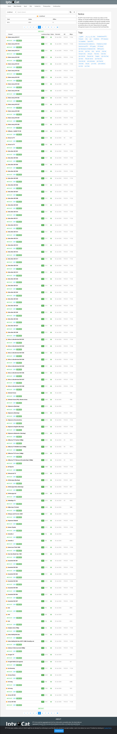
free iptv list (90, 56)
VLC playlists (82, 41)
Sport (25, 6)
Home (9, 6)
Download (19, 40)
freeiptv (97, 56)
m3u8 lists (96, 39)
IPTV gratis (93, 46)
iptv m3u (81, 51)
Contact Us (37, 6)
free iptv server (89, 58)
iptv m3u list (82, 56)
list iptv (87, 63)
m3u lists (81, 63)
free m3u (96, 53)
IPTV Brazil (100, 46)
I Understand (59, 731)
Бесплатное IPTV (83, 46)
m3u (86, 39)
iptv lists (81, 58)
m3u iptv (90, 53)
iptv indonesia (91, 61)
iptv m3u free (104, 56)
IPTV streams (104, 39)
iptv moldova (101, 63)
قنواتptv (81, 36)
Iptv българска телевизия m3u (87, 49)
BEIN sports (100, 49)
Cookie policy (56, 6)
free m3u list (82, 61)
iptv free (87, 51)
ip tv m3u (93, 63)
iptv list (98, 51)
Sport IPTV (90, 41)
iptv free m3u (98, 58)
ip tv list (81, 66)
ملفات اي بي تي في (90, 36)
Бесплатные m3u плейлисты (87, 44)
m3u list (104, 51)
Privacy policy (46, 6)
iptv (91, 39)
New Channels (17, 6)
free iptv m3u (82, 53)
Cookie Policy (108, 728)
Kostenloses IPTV (102, 36)
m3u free (103, 53)
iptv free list (100, 61)
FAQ (31, 6)
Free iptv (81, 39)
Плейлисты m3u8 (101, 44)
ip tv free (87, 66)
